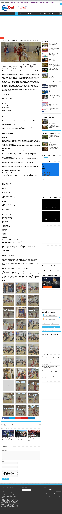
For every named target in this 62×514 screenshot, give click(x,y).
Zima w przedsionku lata (33, 424)
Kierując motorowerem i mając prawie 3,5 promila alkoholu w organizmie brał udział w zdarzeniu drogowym (9, 496)
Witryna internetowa (5, 468)
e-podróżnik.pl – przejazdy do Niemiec (47, 330)
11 (46, 495)
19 (49, 496)
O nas (53, 13)
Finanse (21, 2)
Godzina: (45, 157)
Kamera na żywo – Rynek (37, 13)
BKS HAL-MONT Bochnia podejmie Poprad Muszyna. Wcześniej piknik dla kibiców (8, 438)
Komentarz (4, 450)
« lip (43, 500)
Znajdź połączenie (50, 327)
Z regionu (20, 13)
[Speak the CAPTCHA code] (17, 474)
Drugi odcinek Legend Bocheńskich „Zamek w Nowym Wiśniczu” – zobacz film (54, 143)
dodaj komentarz (16, 68)
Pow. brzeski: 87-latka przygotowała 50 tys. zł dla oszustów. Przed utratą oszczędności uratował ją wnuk (51, 357)
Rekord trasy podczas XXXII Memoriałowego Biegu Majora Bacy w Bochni (21, 438)
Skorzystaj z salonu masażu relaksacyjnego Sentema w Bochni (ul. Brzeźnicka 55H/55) (54, 64)
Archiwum (3, 13)
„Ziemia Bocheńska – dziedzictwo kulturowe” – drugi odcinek (54, 126)
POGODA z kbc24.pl (47, 13)
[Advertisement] (31, 27)
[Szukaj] (61, 4)
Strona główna (3, 40)
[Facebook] (53, 4)
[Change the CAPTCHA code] (17, 472)
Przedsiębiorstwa (34, 2)
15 (57, 495)
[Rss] (52, 4)
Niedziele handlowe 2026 (27, 13)
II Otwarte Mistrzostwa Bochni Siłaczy (9, 424)
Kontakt (57, 13)
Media (44, 2)
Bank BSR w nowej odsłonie (54, 48)
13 (51, 495)
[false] (59, 317)
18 (46, 496)
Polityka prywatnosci (50, 2)
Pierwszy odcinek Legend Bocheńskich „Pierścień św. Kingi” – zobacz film (54, 148)
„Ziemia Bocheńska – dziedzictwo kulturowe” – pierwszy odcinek (53, 121)
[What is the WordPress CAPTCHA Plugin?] (9, 473)
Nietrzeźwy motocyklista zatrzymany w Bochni (9, 494)
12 (49, 495)
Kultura (13, 13)
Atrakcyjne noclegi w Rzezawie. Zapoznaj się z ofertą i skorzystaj (15, 37)
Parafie (40, 2)
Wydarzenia (8, 13)
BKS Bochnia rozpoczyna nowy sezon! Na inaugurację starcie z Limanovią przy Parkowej (33, 439)
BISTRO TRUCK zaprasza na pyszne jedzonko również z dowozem (54, 69)
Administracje (16, 2)
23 (59, 496)
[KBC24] (16, 7)
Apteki (11, 2)
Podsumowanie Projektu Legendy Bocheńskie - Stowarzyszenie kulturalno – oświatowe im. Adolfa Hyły (9, 500)
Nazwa (3, 461)
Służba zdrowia (27, 2)
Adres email (4, 465)
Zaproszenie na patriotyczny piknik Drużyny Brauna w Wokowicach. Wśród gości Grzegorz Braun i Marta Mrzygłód (9, 491)
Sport (16, 13)
